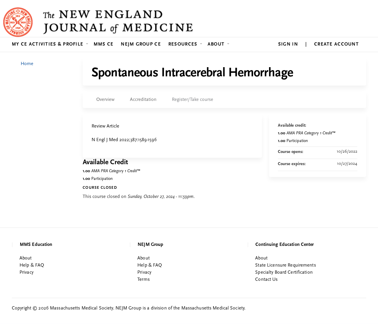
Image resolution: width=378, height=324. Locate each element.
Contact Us (266, 279)
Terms (143, 279)
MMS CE (104, 44)
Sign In (288, 44)
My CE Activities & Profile (47, 44)
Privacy (26, 272)
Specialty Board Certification (283, 272)
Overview (105, 99)
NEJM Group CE (141, 44)
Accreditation (143, 99)
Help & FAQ (31, 265)
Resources (183, 44)
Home (27, 64)
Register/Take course (192, 99)
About (216, 44)
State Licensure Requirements (285, 265)
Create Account (336, 44)
